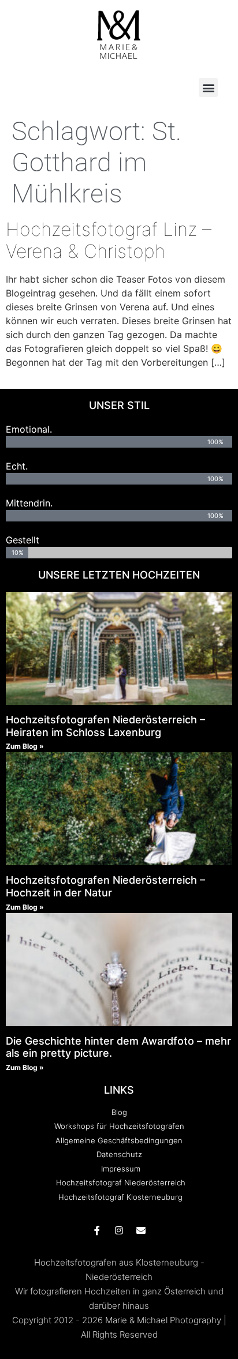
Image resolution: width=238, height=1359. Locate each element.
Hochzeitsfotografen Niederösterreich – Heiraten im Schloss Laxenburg (105, 726)
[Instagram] (119, 1230)
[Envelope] (141, 1230)
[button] (208, 87)
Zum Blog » (25, 746)
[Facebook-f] (97, 1230)
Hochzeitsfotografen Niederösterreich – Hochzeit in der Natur (105, 886)
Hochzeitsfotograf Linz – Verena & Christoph (108, 240)
